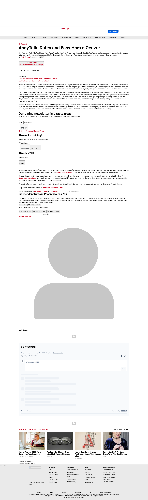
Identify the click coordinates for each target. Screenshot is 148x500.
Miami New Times (109, 474)
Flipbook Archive (90, 477)
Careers (87, 472)
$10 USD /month (25, 211)
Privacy (42, 131)
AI (90, 492)
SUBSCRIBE (25, 148)
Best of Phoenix (100, 37)
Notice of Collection (26, 131)
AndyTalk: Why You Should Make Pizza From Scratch (38, 79)
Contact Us (88, 474)
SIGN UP (24, 128)
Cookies (64, 492)
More (123, 37)
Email (21, 123)
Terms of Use (71, 479)
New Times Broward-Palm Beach (110, 478)
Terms (36, 131)
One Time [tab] (22, 205)
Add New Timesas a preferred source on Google (31, 64)
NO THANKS (35, 148)
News (25, 37)
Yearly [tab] (38, 205)
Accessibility (78, 492)
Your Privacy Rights (105, 492)
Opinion (43, 37)
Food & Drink (54, 37)
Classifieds (70, 472)
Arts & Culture (66, 37)
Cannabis (34, 37)
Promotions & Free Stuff (73, 476)
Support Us (113, 31)
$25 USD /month (39, 211)
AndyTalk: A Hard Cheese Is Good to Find (34, 81)
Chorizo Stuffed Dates (64, 172)
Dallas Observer (108, 470)
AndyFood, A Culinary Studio (53, 188)
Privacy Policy (71, 482)
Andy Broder (25, 57)
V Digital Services (108, 482)
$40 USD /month (53, 211)
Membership (89, 482)
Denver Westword (109, 472)
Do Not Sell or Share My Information (74, 497)
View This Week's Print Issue (36, 483)
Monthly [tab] (31, 205)
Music (77, 37)
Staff (86, 480)
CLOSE (21, 164)
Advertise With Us (73, 470)
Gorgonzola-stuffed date (27, 178)
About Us (88, 470)
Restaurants (23, 44)
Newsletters (113, 37)
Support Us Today (25, 216)
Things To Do (87, 37)
